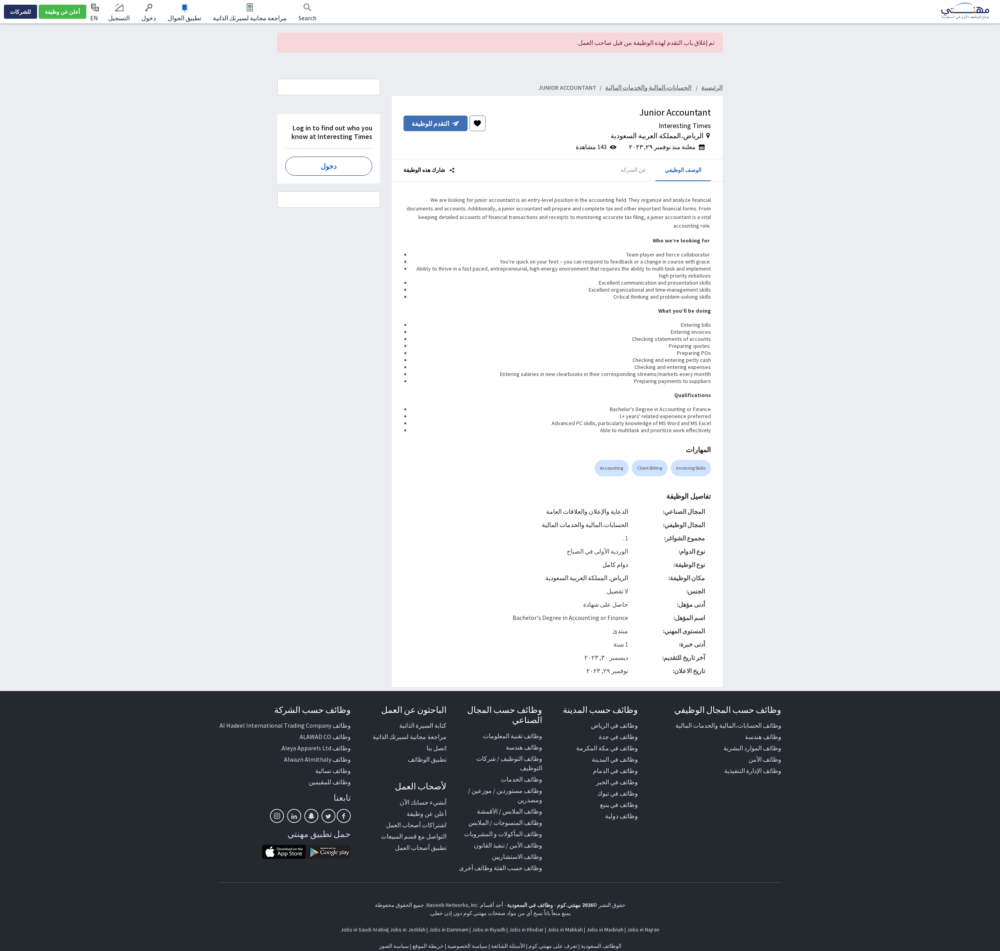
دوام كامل (615, 564)
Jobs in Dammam (448, 929)
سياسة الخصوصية (467, 945)
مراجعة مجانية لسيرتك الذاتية (250, 18)
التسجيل (119, 18)
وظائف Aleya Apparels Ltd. (315, 748)
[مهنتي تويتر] (328, 816)
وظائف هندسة (763, 737)
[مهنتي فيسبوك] (344, 816)
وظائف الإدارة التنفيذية (752, 771)
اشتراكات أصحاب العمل (416, 825)
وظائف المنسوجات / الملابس (505, 822)
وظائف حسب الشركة (312, 709)
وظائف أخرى (476, 868)
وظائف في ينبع (619, 805)
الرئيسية (712, 87)
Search (307, 18)
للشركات (20, 11)
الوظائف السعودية (601, 945)
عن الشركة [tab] (633, 169)
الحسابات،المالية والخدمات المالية (585, 525)
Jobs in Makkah (565, 929)
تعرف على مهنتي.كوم (552, 945)
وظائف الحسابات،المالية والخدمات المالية (728, 725)
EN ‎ (94, 18)
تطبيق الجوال (184, 18)
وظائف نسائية (333, 771)
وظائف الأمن (764, 759)
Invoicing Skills (690, 468)
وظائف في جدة (618, 737)
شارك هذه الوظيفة (425, 169)
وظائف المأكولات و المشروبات (503, 834)
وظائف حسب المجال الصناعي (504, 714)
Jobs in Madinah (604, 929)
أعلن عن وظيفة (62, 11)
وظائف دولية (621, 816)
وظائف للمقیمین (330, 782)
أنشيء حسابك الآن (423, 802)
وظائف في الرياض (614, 725)
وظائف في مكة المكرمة (607, 748)
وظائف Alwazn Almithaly (317, 759)
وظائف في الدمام (615, 771)
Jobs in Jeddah (407, 929)
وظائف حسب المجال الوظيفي (727, 709)
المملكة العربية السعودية (576, 578)
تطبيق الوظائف (427, 759)
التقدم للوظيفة (430, 123)
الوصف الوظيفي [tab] (683, 169)
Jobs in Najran (643, 929)
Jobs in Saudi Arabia (364, 929)
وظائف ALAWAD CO (325, 737)
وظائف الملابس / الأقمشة (509, 811)
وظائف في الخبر (617, 782)
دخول (148, 18)
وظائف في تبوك (617, 793)
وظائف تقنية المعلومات (512, 736)
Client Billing (649, 468)
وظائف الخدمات (521, 779)
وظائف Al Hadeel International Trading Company (285, 725)
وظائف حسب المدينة (600, 709)
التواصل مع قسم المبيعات (413, 836)
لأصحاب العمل (420, 786)
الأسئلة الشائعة (508, 945)
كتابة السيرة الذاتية (422, 725)
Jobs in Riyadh (488, 929)
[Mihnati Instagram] (277, 816)
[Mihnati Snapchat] (311, 816)
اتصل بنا (436, 748)
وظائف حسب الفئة (518, 868)
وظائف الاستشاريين (517, 856)
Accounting (611, 468)
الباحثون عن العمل (413, 709)
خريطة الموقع (428, 945)
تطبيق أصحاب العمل (420, 847)
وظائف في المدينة (615, 759)
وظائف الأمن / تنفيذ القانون (508, 845)
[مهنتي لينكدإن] (294, 816)
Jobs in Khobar (526, 929)
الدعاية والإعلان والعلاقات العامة (587, 511)
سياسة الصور (394, 945)
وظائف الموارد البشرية (752, 748)
